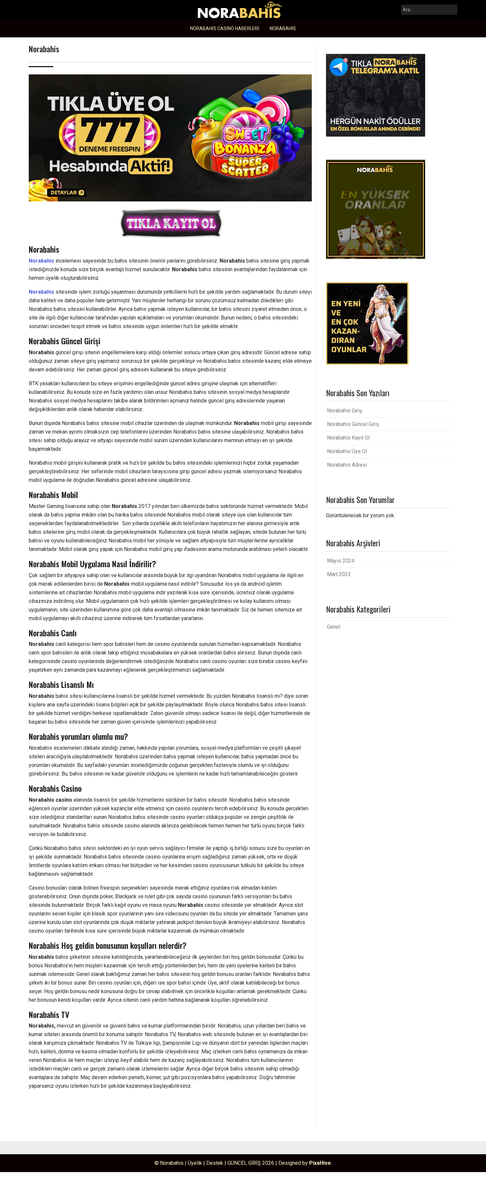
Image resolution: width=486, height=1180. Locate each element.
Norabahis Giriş (344, 410)
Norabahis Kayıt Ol (348, 438)
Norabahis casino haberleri (224, 28)
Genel (333, 627)
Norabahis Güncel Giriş (353, 424)
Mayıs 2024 (340, 561)
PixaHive (320, 1163)
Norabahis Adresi (347, 465)
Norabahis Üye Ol (347, 451)
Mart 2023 (339, 574)
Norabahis (283, 28)
